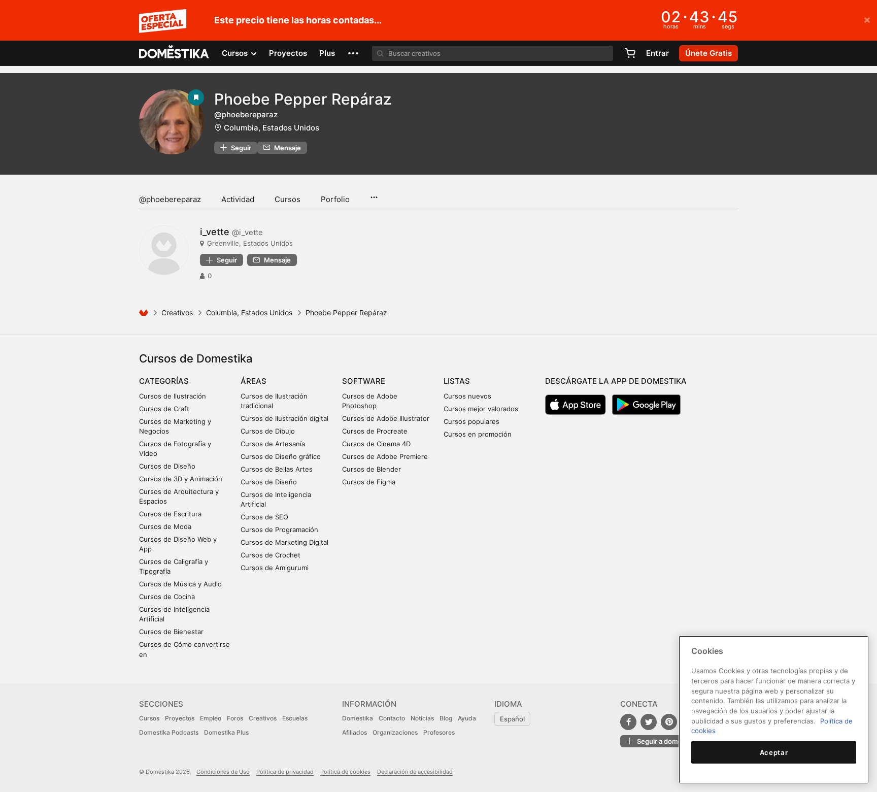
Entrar (657, 53)
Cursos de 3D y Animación (180, 479)
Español (512, 719)
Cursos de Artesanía (273, 444)
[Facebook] (628, 722)
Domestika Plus (226, 732)
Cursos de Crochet (270, 555)
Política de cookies (345, 771)
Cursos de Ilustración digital (284, 418)
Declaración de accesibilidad (415, 771)
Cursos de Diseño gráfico (281, 456)
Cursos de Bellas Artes (277, 469)
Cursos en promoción (478, 434)
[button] (353, 53)
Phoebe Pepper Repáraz (303, 99)
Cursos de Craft (164, 409)
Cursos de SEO (264, 517)
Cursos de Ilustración (172, 396)
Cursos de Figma (368, 482)
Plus (327, 53)
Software (363, 381)
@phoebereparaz (170, 199)
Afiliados (354, 732)
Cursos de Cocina (167, 596)
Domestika (357, 718)
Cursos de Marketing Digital (284, 542)
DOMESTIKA (174, 53)
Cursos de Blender (371, 469)
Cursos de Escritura (170, 514)
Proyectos (288, 53)
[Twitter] (648, 722)
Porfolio (335, 199)
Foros (235, 718)
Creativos (177, 312)
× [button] (867, 19)
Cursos (287, 199)
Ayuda (467, 718)
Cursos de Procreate (375, 431)
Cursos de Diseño (167, 466)
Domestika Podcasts (168, 732)
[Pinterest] (669, 722)
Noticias (422, 718)
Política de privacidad (285, 771)
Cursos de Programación (279, 529)
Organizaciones (395, 732)
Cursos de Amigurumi (275, 568)
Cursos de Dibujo (268, 431)
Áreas (253, 381)
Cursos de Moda (165, 526)
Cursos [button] (236, 53)
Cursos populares (471, 421)
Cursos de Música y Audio (180, 584)
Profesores (439, 732)
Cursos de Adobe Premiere (385, 456)
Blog (446, 718)
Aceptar (774, 752)
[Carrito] (630, 53)
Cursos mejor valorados (481, 409)
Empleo (210, 718)
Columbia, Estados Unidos (271, 128)
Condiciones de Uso (223, 771)
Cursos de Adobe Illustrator (385, 418)
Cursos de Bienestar (171, 632)
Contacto (392, 718)
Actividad (237, 199)
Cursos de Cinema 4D (376, 444)
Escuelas (295, 718)
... (374, 194)
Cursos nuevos (467, 396)
